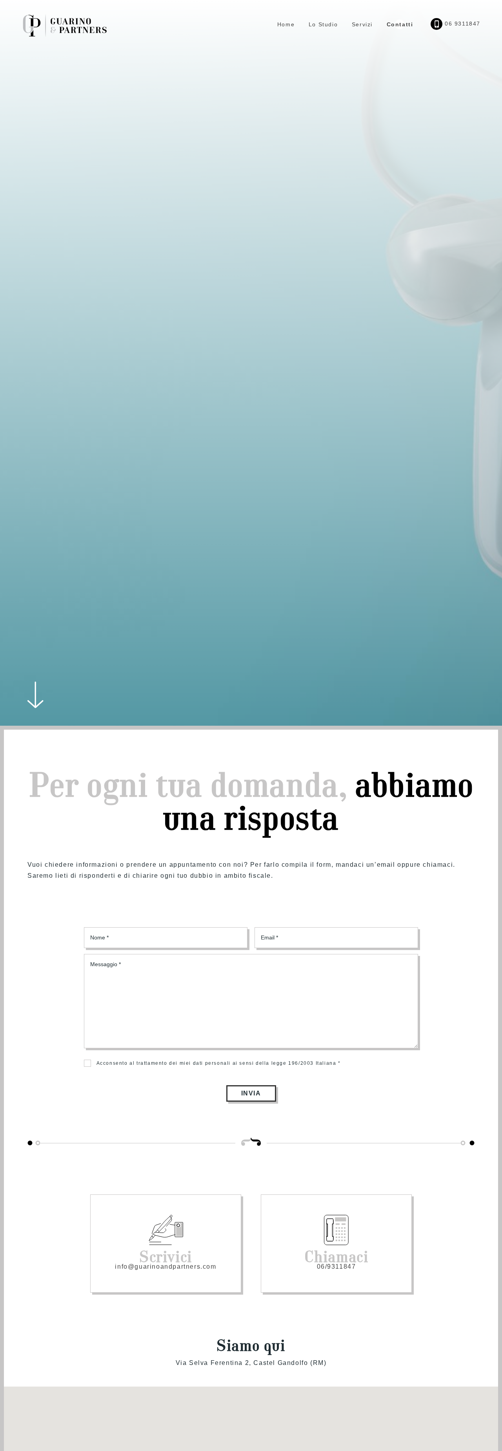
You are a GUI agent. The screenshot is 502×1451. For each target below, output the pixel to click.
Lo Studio (323, 24)
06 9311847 (461, 23)
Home (286, 24)
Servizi (362, 24)
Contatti (400, 24)
